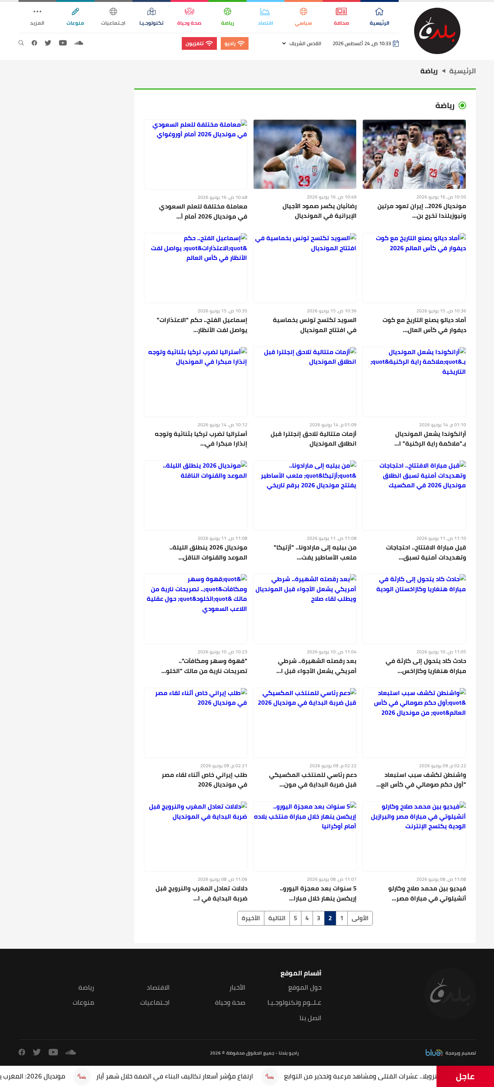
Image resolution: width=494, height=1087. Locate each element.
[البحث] (21, 43)
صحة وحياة (230, 1002)
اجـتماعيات (155, 1002)
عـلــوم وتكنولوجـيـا (294, 1002)
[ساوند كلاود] (78, 43)
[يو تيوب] (63, 43)
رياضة (86, 987)
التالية (277, 918)
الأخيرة (251, 918)
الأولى (360, 918)
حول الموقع (304, 987)
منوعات (83, 1002)
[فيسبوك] (34, 43)
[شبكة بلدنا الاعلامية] (437, 31)
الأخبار (237, 987)
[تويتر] (48, 43)
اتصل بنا (310, 1018)
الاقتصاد (158, 987)
